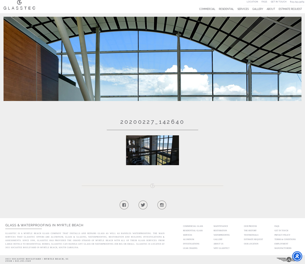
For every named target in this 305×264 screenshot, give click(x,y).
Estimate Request (290, 9)
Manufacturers (282, 248)
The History (250, 230)
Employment (281, 244)
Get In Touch (278, 2)
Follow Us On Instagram (161, 204)
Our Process (250, 226)
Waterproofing (222, 235)
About (271, 9)
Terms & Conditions (285, 239)
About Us (218, 244)
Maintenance (221, 226)
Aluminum (188, 239)
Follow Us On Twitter (142, 204)
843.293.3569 (297, 2)
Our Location (251, 244)
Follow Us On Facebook (123, 204)
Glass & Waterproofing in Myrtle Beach (44, 225)
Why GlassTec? (221, 248)
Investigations (191, 244)
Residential (226, 9)
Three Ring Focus (289, 259)
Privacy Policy (282, 235)
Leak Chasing (190, 248)
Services (243, 9)
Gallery (257, 9)
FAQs (264, 2)
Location (252, 2)
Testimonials (251, 235)
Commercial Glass (193, 226)
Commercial (207, 9)
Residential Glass (193, 230)
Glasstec (19, 5)
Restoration (220, 230)
